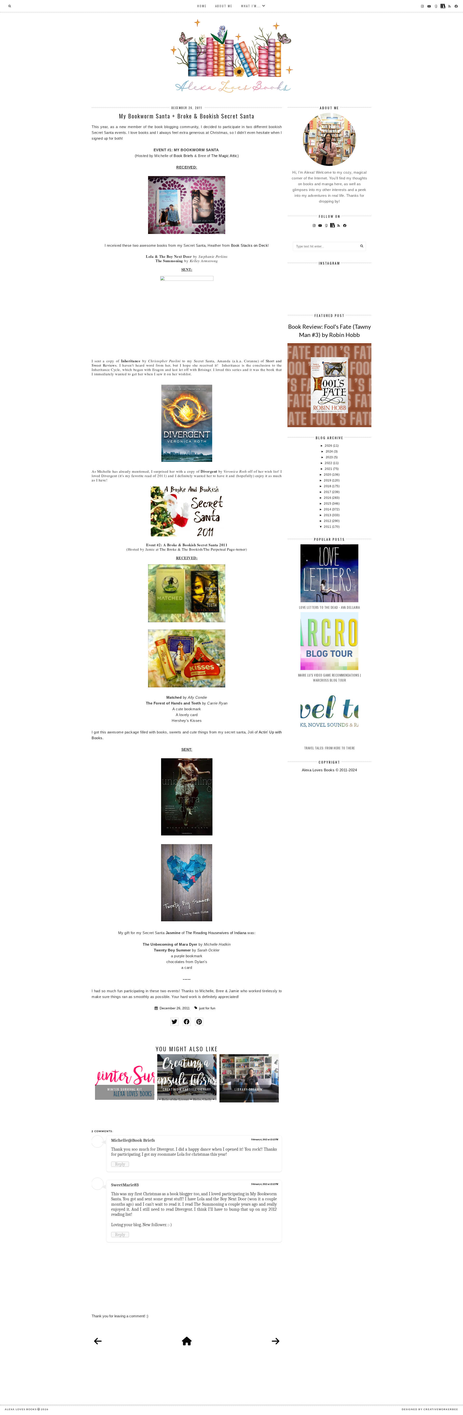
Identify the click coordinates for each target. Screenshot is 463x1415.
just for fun (207, 1008)
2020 (328, 474)
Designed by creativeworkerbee (430, 1409)
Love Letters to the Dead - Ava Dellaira (329, 607)
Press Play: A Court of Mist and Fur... (249, 1091)
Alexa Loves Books (21, 1409)
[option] (125, 1078)
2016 (328, 497)
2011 (328, 526)
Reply (120, 1164)
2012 (328, 521)
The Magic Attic (224, 156)
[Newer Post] (98, 1341)
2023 (330, 457)
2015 (328, 503)
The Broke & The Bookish (181, 549)
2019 (328, 480)
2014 (328, 509)
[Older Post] (275, 1341)
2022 (329, 463)
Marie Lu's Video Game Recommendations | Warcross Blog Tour (329, 677)
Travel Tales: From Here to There (329, 747)
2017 (328, 492)
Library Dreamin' (186, 1089)
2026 (329, 445)
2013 (328, 515)
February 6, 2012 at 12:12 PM (264, 1139)
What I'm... (251, 6)
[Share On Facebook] (186, 1021)
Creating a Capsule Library (125, 1089)
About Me (223, 6)
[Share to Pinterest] (199, 1021)
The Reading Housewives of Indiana (216, 933)
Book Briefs (183, 156)
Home (202, 6)
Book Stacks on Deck (249, 245)
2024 (330, 451)
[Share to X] (174, 1021)
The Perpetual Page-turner (225, 549)
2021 (329, 469)
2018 (328, 486)
